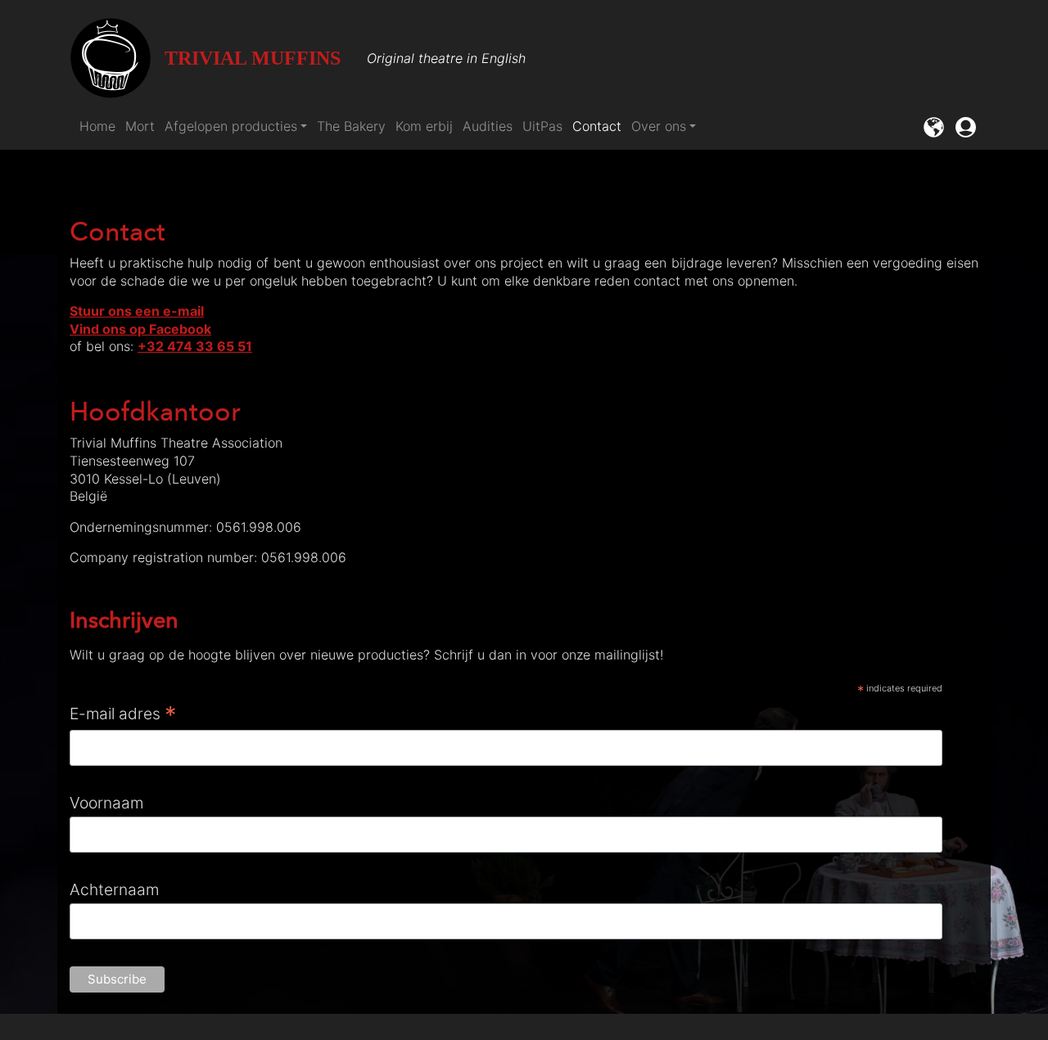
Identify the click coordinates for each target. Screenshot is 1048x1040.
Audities (488, 126)
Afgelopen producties (231, 126)
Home (97, 126)
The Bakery (351, 126)
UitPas (542, 126)
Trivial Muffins (253, 58)
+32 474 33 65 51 (195, 346)
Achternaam (114, 889)
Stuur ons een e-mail (137, 311)
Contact (596, 126)
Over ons (658, 126)
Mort (140, 126)
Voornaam (106, 803)
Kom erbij (424, 126)
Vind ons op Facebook (140, 329)
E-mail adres (123, 713)
